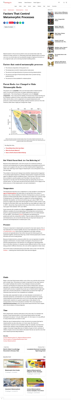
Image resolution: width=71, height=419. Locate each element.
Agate (15, 6)
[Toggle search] (66, 2)
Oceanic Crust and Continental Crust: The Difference (60, 42)
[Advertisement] (24, 41)
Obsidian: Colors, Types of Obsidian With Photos (61, 48)
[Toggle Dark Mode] (64, 2)
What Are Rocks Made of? (13, 150)
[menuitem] (20, 2)
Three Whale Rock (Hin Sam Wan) (15, 148)
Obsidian (39, 6)
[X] (61, 2)
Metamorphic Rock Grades (12, 370)
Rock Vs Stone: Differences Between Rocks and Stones (61, 13)
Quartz (48, 6)
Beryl (25, 6)
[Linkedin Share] (15, 23)
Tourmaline (54, 6)
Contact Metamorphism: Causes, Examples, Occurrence (35, 389)
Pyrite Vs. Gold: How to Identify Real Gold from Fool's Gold (60, 63)
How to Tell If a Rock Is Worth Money (16, 152)
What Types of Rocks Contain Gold (60, 34)
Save (12, 22)
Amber (20, 6)
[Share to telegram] (23, 23)
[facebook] (59, 2)
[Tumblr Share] (17, 23)
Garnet (29, 6)
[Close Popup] (1, 398)
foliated (5, 250)
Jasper (34, 6)
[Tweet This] (7, 23)
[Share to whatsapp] (20, 23)
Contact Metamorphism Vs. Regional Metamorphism (17, 337)
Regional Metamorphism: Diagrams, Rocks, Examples (34, 370)
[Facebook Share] (4, 23)
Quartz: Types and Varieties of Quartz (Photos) (59, 28)
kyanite (21, 214)
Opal (44, 6)
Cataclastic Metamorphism (12, 389)
